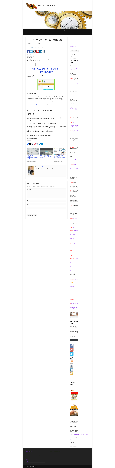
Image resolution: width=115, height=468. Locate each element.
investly (73, 250)
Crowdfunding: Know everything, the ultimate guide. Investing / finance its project (59, 157)
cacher (33, 64)
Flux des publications (73, 42)
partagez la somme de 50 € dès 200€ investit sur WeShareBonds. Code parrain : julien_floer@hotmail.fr (74, 110)
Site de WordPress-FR (73, 46)
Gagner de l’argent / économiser (33, 33)
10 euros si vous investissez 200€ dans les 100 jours (74, 132)
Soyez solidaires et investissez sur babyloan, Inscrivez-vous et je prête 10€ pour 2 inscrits (74, 125)
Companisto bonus (73, 234)
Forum (64, 33)
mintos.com (74, 253)
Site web (28, 207)
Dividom (74, 144)
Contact (27, 453)
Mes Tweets (72, 386)
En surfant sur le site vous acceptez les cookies (56, 451)
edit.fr (34, 106)
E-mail (29, 204)
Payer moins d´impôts (51, 30)
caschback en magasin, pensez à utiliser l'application (74, 293)
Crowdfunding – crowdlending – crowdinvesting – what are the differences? (32, 157)
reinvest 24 (76, 258)
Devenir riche (35, 30)
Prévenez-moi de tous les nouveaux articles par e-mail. (38, 213)
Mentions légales (29, 451)
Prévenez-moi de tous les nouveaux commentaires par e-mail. (39, 211)
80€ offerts (76, 279)
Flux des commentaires (74, 44)
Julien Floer (31, 47)
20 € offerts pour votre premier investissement (73, 220)
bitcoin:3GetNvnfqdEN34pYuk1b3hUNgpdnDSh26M (79, 434)
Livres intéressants (56, 33)
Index (70, 33)
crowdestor (76, 241)
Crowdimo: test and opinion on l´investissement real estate (46, 156)
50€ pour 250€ (75, 72)
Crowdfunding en (46, 47)
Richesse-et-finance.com (46, 5)
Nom (29, 201)
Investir (42, 30)
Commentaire (29, 190)
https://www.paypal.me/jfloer (75, 439)
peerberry (75, 255)
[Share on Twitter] (31, 51)
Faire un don (28, 461)
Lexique (75, 33)
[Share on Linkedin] (40, 51)
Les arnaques (46, 33)
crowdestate (72, 238)
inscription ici (75, 159)
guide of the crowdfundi (41, 104)
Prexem (72, 192)
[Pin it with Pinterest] (37, 51)
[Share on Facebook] (28, 51)
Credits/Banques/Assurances (65, 30)
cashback (74, 289)
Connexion (72, 39)
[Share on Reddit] (34, 51)
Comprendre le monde (79, 30)
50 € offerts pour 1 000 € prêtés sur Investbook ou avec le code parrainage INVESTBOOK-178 (74, 170)
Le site (73, 247)
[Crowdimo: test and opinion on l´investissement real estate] (46, 151)
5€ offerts (75, 227)
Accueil (27, 30)
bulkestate (76, 230)
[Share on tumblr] (44, 51)
